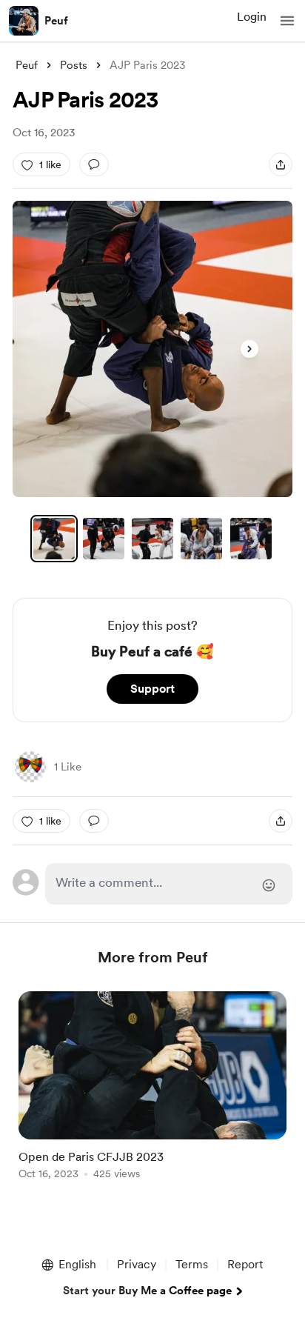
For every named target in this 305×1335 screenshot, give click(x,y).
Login (252, 17)
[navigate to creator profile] (23, 21)
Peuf (56, 20)
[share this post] (280, 164)
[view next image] (249, 349)
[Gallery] (152, 349)
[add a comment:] (94, 164)
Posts (73, 65)
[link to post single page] (152, 1088)
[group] (152, 1093)
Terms (191, 1264)
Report (245, 1264)
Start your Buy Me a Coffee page (147, 1290)
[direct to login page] (168, 884)
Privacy (136, 1264)
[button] (287, 21)
